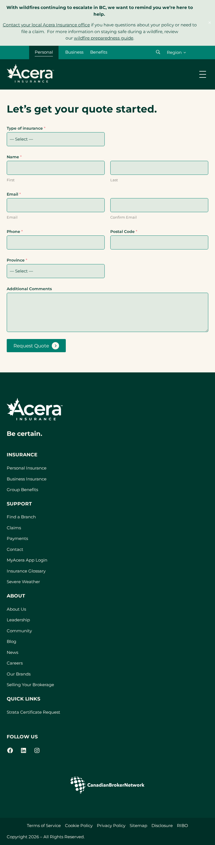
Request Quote (31, 346)
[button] (158, 52)
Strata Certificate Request (33, 712)
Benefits (98, 52)
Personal (44, 52)
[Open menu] (202, 74)
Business (74, 52)
